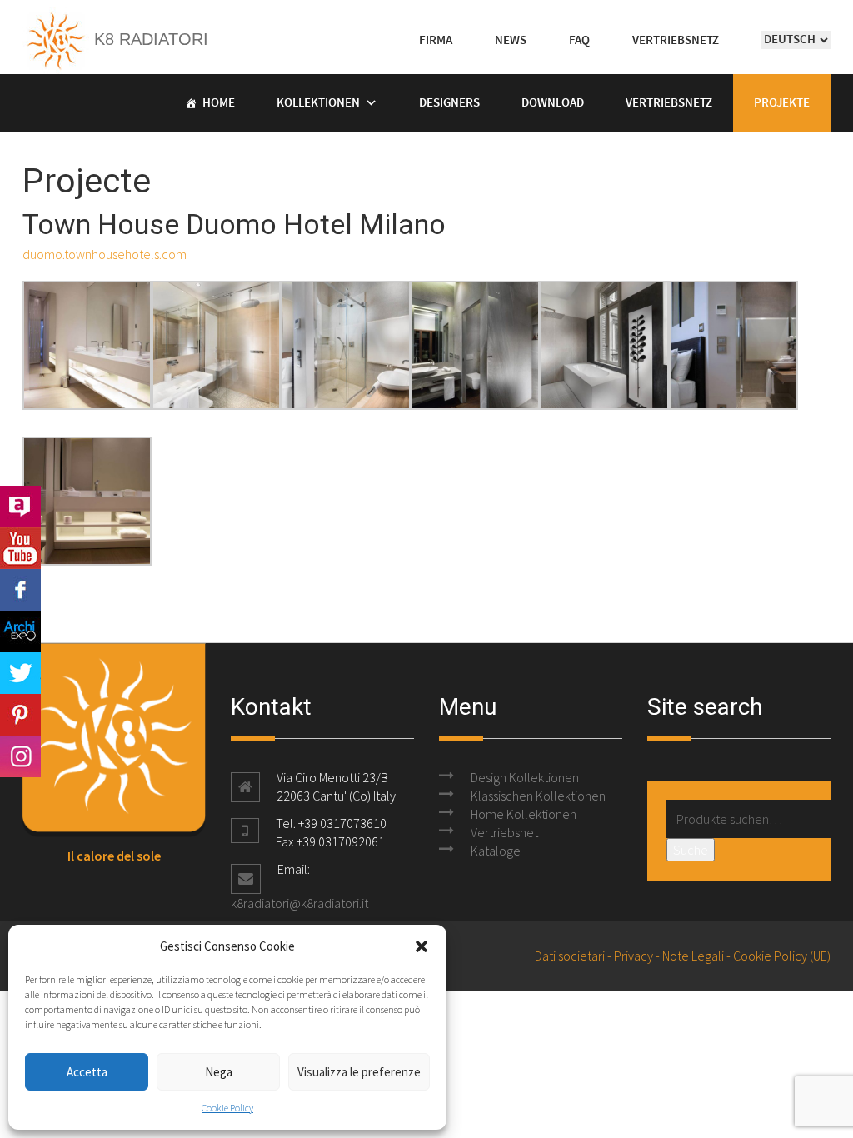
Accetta (87, 1072)
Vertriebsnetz (669, 103)
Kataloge (496, 850)
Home (218, 103)
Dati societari (570, 955)
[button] (421, 946)
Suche (690, 849)
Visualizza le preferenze (359, 1072)
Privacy (633, 955)
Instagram (20, 756)
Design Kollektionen (525, 777)
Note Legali (693, 955)
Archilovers (20, 506)
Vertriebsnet (504, 832)
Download (552, 103)
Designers (449, 103)
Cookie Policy (227, 1107)
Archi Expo (20, 631)
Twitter (20, 673)
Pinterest (20, 715)
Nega (218, 1072)
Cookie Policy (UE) (782, 955)
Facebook (20, 590)
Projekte (782, 103)
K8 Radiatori (148, 39)
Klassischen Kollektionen (538, 795)
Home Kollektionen (523, 814)
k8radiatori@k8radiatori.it (299, 903)
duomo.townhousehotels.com (104, 254)
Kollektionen (318, 103)
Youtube (20, 548)
